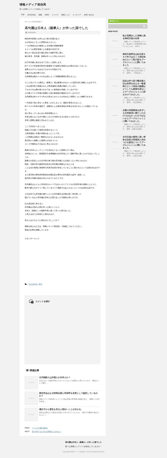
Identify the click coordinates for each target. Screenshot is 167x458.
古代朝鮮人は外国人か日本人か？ (54, 377)
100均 (47, 15)
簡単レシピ (65, 15)
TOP (23, 15)
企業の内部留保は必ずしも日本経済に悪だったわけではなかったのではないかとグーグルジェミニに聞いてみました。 (134, 115)
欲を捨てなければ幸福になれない (46, 431)
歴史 (40, 284)
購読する (115, 21)
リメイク (55, 15)
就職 (40, 15)
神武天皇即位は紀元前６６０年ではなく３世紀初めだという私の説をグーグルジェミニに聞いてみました (134, 59)
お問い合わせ (89, 15)
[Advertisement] (44, 259)
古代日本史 (31, 15)
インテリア (77, 15)
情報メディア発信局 (33, 4)
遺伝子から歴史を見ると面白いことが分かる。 (61, 409)
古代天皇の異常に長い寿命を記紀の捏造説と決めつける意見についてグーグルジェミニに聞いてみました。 (134, 142)
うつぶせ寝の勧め (40, 428)
